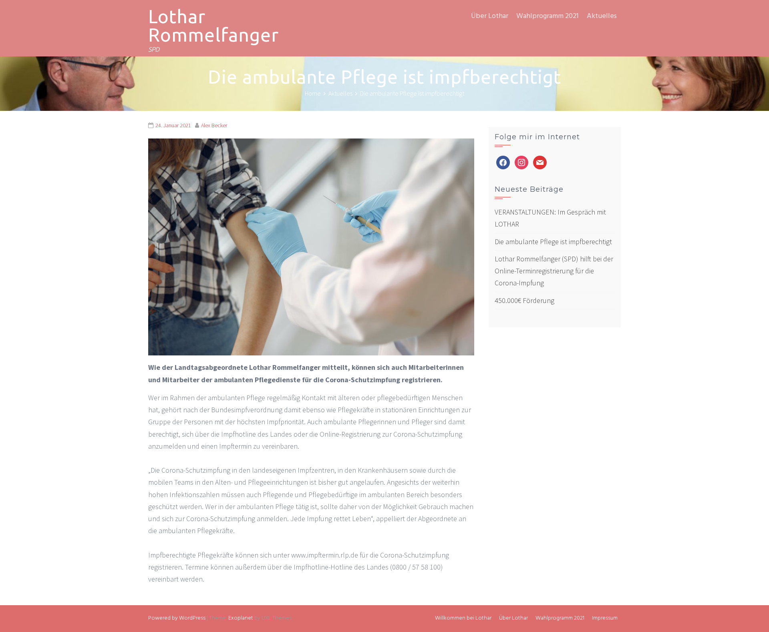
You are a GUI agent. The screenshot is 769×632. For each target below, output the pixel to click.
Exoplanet (240, 618)
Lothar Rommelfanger (213, 25)
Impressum (605, 618)
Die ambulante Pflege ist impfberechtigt (553, 241)
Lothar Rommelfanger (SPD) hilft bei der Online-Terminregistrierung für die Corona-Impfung (554, 270)
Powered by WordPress (176, 618)
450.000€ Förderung (524, 300)
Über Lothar (489, 16)
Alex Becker (214, 125)
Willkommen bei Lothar (463, 618)
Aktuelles (602, 16)
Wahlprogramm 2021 (547, 16)
